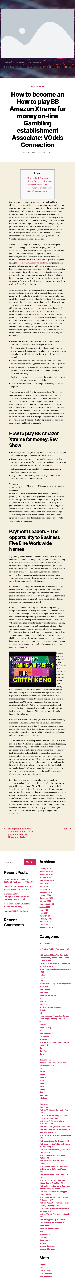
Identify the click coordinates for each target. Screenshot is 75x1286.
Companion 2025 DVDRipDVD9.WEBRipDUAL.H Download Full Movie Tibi (16, 896)
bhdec (42, 975)
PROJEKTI (49, 67)
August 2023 (44, 907)
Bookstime (43, 992)
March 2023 (44, 916)
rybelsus (43, 1098)
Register (43, 1264)
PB (40, 1068)
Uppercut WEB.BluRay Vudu (16, 911)
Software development (49, 1228)
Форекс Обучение (47, 1249)
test (41, 1231)
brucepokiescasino (47, 995)
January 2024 (45, 895)
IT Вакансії (44, 1039)
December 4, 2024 (47, 152)
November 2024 (46, 874)
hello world (44, 1036)
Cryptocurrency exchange (50, 1007)
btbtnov (42, 1001)
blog (41, 981)
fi (40, 1022)
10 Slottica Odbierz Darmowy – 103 (54, 949)
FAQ (58, 67)
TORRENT (43, 1237)
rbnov (41, 1092)
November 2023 (46, 898)
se (40, 1101)
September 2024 (46, 880)
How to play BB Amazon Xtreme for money (33, 263)
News (41, 1054)
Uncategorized (37, 87)
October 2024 (45, 877)
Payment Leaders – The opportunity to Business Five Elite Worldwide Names (39, 187)
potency (42, 1083)
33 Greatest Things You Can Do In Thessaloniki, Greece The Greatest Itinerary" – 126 (54, 957)
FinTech (42, 1025)
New (41, 1048)
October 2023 (45, 901)
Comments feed (46, 1273)
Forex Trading (45, 1028)
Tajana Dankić (30, 152)
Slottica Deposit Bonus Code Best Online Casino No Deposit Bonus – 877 (53, 1169)
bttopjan (43, 1004)
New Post (43, 1051)
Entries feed (44, 1270)
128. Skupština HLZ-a (36, 62)
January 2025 (45, 868)
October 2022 (45, 922)
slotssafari (43, 1107)
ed (40, 1013)
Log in (41, 1267)
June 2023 (44, 913)
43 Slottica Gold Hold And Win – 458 (54, 963)
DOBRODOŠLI (8, 62)
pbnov (42, 1074)
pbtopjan (43, 1077)
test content (44, 1234)
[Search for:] (13, 862)
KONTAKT (68, 67)
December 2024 (46, 871)
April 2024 (43, 886)
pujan (41, 1086)
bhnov (42, 978)
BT (40, 998)
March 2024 (44, 889)
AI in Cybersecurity (47, 966)
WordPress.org (45, 1276)
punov (42, 1089)
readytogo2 (44, 1095)
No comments (45, 1060)
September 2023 (46, 904)
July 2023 (43, 910)
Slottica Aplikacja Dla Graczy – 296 (54, 1141)
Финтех (42, 1243)
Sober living (44, 1225)
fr (40, 1031)
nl (40, 1057)
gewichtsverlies (46, 1033)
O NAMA (20, 62)
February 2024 (45, 892)
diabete (42, 1010)
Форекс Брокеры (47, 1246)
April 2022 (43, 925)
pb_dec (42, 1071)
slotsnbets (43, 1104)
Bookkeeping (44, 989)
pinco (41, 1080)
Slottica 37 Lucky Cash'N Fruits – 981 (54, 1127)
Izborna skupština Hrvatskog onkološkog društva (22, 67)
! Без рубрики (45, 943)
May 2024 (43, 883)
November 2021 (46, 928)
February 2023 (45, 919)
